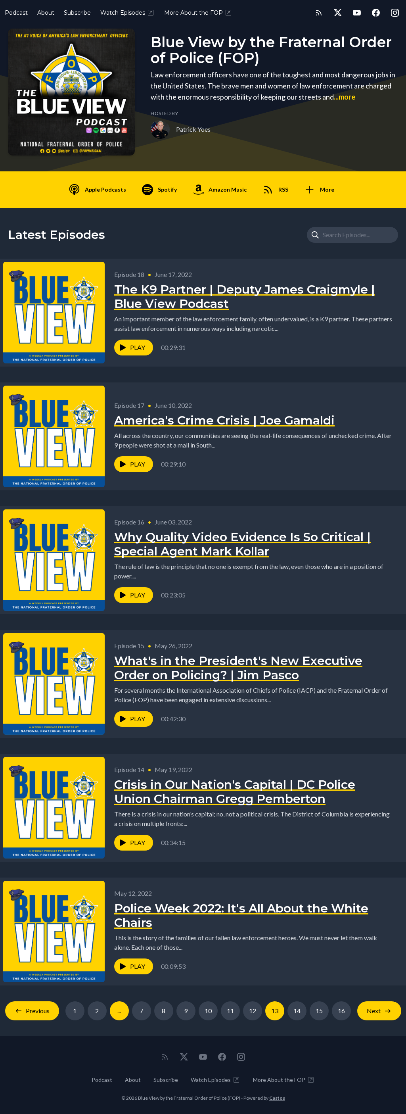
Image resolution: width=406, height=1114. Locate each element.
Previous (38, 1010)
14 (297, 1010)
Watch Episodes (122, 12)
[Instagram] (395, 13)
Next (374, 1010)
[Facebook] (376, 13)
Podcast (16, 12)
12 (252, 1010)
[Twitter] (338, 13)
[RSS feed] (319, 13)
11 (230, 1010)
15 (319, 1010)
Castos (277, 1098)
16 (341, 1010)
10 (208, 1010)
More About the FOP (193, 12)
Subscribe (77, 12)
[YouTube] (357, 13)
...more (344, 96)
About (45, 12)
